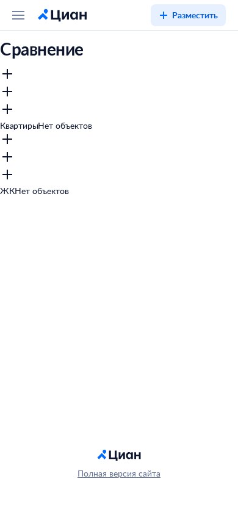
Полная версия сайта (119, 473)
